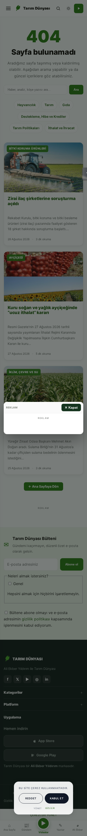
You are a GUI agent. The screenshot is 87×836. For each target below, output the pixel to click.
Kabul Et (56, 798)
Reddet (30, 798)
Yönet (38, 808)
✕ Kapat (71, 407)
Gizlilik (50, 808)
